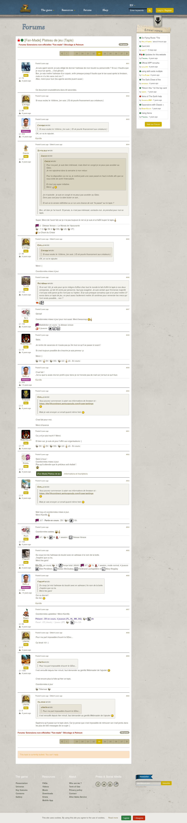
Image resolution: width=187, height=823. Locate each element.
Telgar (26, 286)
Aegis (26, 536)
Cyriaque (26, 105)
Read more (113, 817)
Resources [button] (68, 10)
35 (110, 53)
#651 (127, 431)
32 (94, 53)
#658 (127, 632)
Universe (20, 786)
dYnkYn (26, 642)
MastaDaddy (42, 284)
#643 (127, 119)
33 (99, 53)
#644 (127, 144)
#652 (127, 454)
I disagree (139, 818)
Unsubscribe (141, 786)
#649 (127, 367)
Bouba (25, 618)
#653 (127, 481)
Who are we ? (75, 783)
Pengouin (26, 400)
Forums (87, 10)
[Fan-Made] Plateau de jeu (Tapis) (49, 40)
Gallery (19, 796)
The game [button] (47, 10)
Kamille (26, 128)
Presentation (22, 783)
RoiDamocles (26, 344)
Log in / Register (165, 10)
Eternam (25, 72)
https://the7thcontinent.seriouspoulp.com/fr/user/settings (66, 403)
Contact (73, 793)
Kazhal (26, 463)
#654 (127, 527)
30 (82, 53)
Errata (45, 796)
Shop (105, 10)
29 (77, 53)
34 (105, 53)
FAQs (45, 783)
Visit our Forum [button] (153, 124)
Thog (26, 490)
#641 (127, 63)
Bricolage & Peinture (74, 44)
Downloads (47, 793)
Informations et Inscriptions (76, 473)
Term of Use (74, 786)
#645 (127, 239)
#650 (127, 391)
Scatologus (42, 151)
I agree (126, 818)
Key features (22, 790)
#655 (127, 550)
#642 (127, 96)
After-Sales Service (78, 796)
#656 (127, 575)
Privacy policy (75, 790)
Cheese (26, 153)
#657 (127, 609)
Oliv (26, 318)
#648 (127, 335)
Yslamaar (26, 665)
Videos (45, 786)
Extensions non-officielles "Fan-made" (45, 44)
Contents (20, 793)
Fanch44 (25, 559)
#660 (127, 696)
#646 (127, 277)
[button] (132, 5)
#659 (127, 656)
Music (45, 790)
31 (88, 53)
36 (116, 53)
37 (122, 53)
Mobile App (47, 800)
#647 (127, 309)
